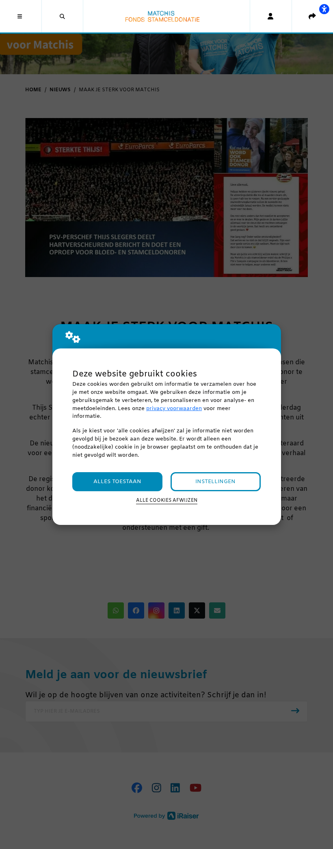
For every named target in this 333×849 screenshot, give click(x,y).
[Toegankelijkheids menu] (324, 9)
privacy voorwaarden (174, 408)
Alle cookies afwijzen (166, 500)
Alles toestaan (117, 481)
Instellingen (215, 481)
